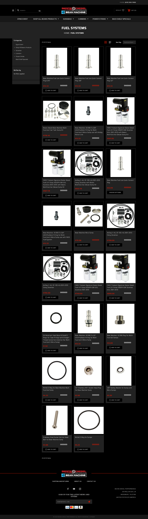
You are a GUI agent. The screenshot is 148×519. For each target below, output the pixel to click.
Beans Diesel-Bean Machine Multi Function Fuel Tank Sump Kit (55, 129)
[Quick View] (68, 51)
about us (77, 481)
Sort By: (118, 42)
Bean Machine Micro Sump (84, 233)
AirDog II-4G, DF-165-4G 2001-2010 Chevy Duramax (119, 234)
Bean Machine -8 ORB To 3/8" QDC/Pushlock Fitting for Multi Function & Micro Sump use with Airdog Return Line (88, 131)
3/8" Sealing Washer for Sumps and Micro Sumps (119, 389)
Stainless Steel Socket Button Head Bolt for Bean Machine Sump (55, 438)
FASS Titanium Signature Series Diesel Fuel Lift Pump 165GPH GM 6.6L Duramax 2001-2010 (88, 287)
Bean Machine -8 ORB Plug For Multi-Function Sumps (120, 336)
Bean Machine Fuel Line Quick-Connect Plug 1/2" (120, 79)
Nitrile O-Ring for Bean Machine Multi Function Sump (56, 389)
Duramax (67, 19)
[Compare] (68, 61)
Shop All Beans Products (45, 19)
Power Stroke (99, 19)
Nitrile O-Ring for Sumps (83, 437)
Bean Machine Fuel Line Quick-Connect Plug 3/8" (88, 79)
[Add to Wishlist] (68, 56)
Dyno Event (22, 19)
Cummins (82, 19)
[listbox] (129, 42)
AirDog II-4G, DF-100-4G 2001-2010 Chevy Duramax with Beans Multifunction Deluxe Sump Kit (87, 182)
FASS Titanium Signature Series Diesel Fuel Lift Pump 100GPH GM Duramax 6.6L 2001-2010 (120, 287)
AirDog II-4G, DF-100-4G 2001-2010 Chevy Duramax (55, 286)
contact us (91, 481)
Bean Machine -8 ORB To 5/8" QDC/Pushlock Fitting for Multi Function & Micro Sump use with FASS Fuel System (56, 236)
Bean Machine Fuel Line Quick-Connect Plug (120, 181)
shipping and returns (60, 481)
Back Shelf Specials (121, 19)
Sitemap (92, 517)
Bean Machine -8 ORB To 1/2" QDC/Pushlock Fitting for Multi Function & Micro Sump (86, 337)
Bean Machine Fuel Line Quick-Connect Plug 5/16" (56, 79)
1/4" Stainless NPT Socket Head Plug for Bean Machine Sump (88, 389)
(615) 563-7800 (130, 2)
